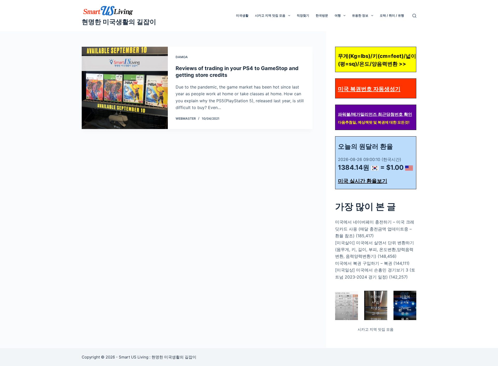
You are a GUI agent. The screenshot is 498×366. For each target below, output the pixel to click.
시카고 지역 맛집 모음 (270, 15)
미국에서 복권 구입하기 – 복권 (363, 263)
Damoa (182, 57)
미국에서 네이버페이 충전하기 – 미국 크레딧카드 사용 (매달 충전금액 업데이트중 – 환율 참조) (374, 228)
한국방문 (322, 15)
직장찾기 (303, 15)
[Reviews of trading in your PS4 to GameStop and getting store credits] (125, 88)
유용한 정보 (360, 15)
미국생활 (242, 15)
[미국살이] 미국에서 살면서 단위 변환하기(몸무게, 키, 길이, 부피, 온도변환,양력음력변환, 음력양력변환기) (374, 249)
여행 (338, 15)
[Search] (414, 16)
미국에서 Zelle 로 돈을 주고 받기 (405, 313)
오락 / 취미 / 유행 (392, 15)
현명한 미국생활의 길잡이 (119, 22)
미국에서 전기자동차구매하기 (346, 308)
